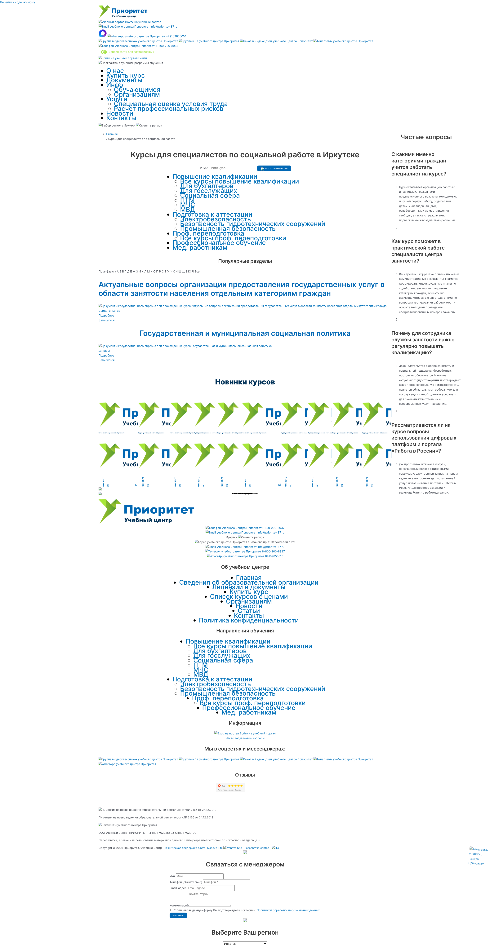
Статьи (249, 610)
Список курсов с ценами (249, 596)
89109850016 (273, 556)
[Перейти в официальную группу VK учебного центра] (209, 41)
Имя (172, 876)
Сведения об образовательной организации (248, 582)
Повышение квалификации (214, 176)
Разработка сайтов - (258, 847)
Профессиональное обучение (219, 242)
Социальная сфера (210, 195)
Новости (119, 113)
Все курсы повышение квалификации (239, 181)
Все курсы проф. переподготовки (233, 238)
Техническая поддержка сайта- (193, 847)
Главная (249, 577)
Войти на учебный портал (142, 22)
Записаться (106, 320)
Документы (124, 80)
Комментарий (179, 905)
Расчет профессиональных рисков (168, 108)
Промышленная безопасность (228, 228)
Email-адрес (178, 888)
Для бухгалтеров (207, 186)
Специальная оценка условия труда (171, 104)
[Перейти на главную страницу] (123, 17)
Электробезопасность (215, 219)
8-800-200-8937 (166, 46)
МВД (187, 209)
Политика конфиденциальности (249, 620)
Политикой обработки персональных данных (288, 910)
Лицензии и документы (249, 587)
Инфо (114, 85)
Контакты (121, 118)
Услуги (116, 99)
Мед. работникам (199, 247)
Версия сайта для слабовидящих (130, 52)
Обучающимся (137, 89)
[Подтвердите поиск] (274, 168)
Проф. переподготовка (208, 233)
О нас (115, 70)
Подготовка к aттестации (212, 214)
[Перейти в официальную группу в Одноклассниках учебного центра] (139, 41)
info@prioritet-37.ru (163, 26)
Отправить (178, 915)
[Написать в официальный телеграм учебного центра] (343, 41)
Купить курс (125, 75)
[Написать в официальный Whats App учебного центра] (127, 764)
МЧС (187, 205)
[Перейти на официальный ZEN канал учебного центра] (277, 41)
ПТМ (187, 200)
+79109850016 (175, 36)
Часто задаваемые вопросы (245, 738)
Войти (142, 58)
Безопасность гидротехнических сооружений (252, 224)
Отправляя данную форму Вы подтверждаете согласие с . (247, 910)
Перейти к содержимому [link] (17, 2)
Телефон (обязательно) (186, 882)
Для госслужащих (208, 190)
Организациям (137, 94)
